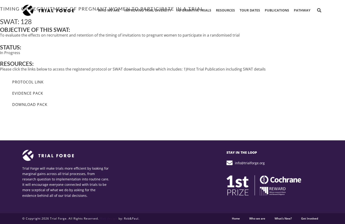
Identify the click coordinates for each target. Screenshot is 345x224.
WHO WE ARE (109, 10)
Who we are (257, 218)
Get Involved (309, 218)
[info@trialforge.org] (229, 163)
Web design (109, 218)
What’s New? (283, 218)
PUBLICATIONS (277, 10)
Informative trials (193, 10)
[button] (319, 10)
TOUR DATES (250, 10)
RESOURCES (225, 10)
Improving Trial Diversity (148, 10)
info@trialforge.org (250, 163)
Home (236, 218)
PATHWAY (302, 10)
